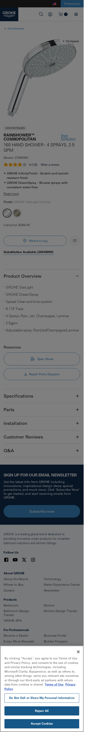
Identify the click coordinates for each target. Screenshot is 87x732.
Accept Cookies (42, 723)
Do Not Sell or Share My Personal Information (42, 698)
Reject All (42, 711)
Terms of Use (54, 684)
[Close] (78, 652)
